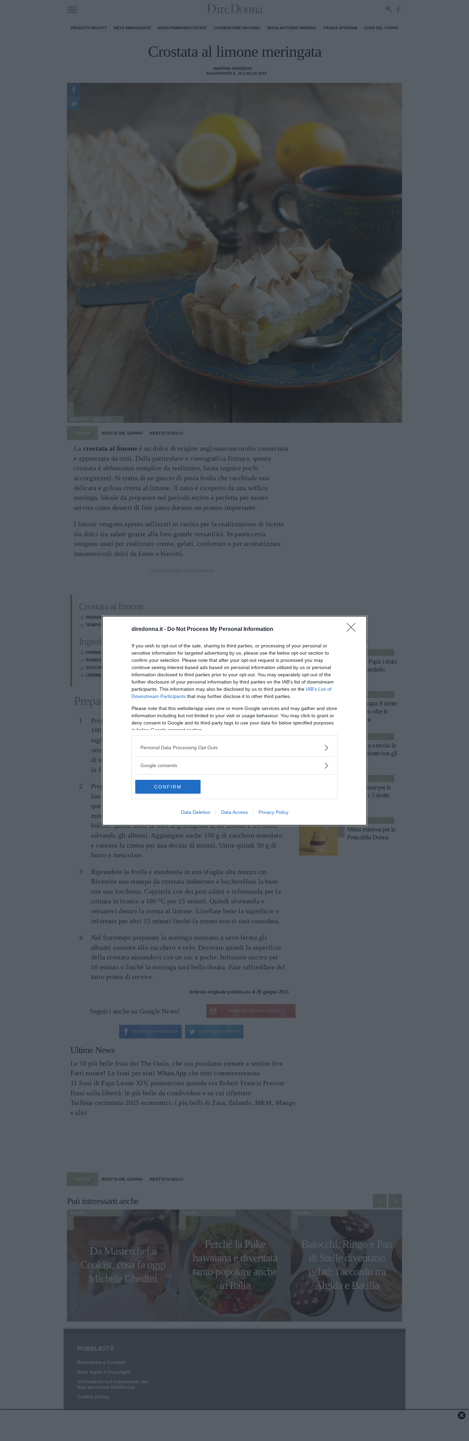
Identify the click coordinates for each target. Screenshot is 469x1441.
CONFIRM (168, 786)
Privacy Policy (273, 812)
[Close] (353, 629)
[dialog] (234, 720)
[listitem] (234, 747)
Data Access (234, 812)
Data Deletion (195, 812)
